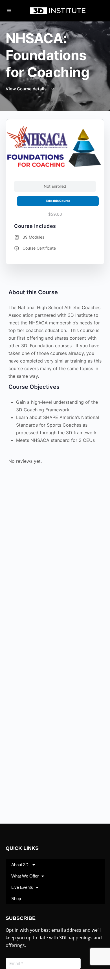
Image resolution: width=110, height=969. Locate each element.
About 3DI (20, 864)
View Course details (27, 88)
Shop (16, 898)
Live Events (22, 887)
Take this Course (58, 201)
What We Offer (25, 876)
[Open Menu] (9, 10)
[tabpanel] (55, 378)
